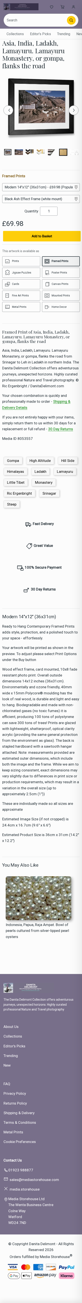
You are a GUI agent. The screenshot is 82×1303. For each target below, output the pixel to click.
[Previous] (8, 110)
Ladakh (40, 471)
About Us (11, 1026)
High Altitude (40, 460)
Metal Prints (13, 1132)
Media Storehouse (55, 1256)
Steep (11, 504)
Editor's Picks (40, 34)
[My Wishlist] (52, 7)
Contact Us (12, 1160)
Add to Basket (42, 236)
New (7, 1065)
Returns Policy (15, 1103)
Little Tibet (15, 482)
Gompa (13, 460)
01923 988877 (20, 1170)
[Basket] (63, 7)
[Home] (20, 6)
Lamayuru (65, 471)
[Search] (71, 20)
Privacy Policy (14, 1093)
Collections (15, 34)
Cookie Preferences (19, 1141)
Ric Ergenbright (19, 493)
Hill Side (67, 460)
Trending (63, 34)
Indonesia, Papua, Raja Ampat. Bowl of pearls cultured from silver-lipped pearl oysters (37, 931)
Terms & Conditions (19, 1122)
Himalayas (15, 471)
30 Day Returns (60, 429)
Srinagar (49, 493)
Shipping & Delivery (19, 1113)
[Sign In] (73, 7)
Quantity (31, 211)
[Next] (74, 110)
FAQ (6, 1084)
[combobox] (35, 20)
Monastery (43, 482)
